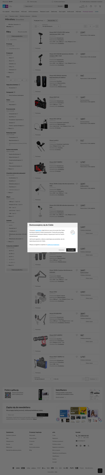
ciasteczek (38, 230)
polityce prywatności (53, 244)
